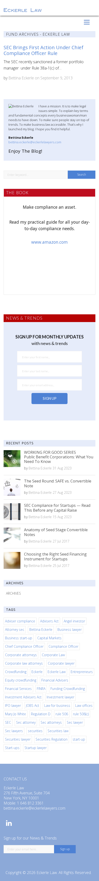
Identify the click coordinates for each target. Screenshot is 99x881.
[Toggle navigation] (87, 22)
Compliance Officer (63, 646)
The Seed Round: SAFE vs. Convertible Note (57, 483)
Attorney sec (14, 629)
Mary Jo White (15, 714)
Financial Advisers (54, 680)
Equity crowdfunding (20, 680)
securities (35, 731)
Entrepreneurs (82, 671)
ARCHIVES (13, 593)
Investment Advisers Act (23, 697)
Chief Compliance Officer (24, 646)
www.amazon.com (49, 242)
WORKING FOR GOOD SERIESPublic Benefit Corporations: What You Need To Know (58, 457)
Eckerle (37, 671)
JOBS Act (32, 705)
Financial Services (18, 688)
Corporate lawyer (61, 663)
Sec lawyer (75, 722)
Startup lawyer (36, 747)
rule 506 (62, 714)
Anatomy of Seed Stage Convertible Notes (56, 532)
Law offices (84, 705)
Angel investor (74, 621)
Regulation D (40, 714)
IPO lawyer (13, 705)
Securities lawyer (18, 739)
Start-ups (12, 747)
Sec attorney (26, 722)
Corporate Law (53, 655)
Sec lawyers (14, 731)
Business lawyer (69, 629)
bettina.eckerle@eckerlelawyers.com (34, 142)
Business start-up (18, 638)
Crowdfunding (15, 671)
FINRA (41, 688)
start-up (79, 739)
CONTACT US (15, 779)
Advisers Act (49, 621)
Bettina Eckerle (21, 78)
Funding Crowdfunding (67, 688)
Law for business (57, 705)
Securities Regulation (52, 739)
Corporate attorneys (21, 655)
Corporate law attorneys (24, 663)
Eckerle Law (57, 671)
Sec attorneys (51, 722)
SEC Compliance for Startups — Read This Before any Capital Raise (57, 508)
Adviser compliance (20, 621)
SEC (8, 722)
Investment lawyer (60, 697)
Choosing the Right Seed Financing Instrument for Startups (55, 556)
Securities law (58, 731)
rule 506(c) (81, 714)
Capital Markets (49, 638)
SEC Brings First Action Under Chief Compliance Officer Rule (43, 50)
